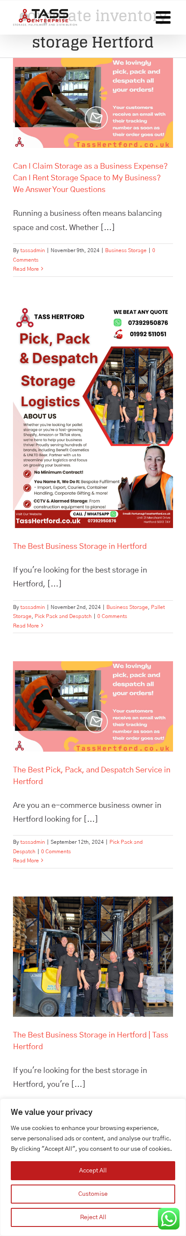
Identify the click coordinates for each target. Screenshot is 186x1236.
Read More (26, 269)
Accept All (93, 1171)
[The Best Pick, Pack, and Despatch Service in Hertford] (93, 706)
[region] (93, 1167)
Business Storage (126, 250)
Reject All (93, 1217)
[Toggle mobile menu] (164, 17)
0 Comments (112, 616)
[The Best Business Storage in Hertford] (93, 416)
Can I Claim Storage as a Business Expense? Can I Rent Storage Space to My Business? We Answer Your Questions (90, 178)
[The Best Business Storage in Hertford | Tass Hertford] (93, 957)
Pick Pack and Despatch (63, 616)
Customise (93, 1194)
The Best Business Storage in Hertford (80, 547)
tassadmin (32, 250)
